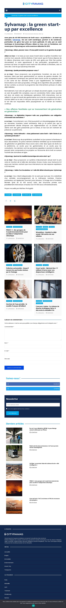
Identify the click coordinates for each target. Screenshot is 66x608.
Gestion (17, 195)
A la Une (9, 227)
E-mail (7, 351)
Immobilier (8, 559)
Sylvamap (16, 40)
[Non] (64, 604)
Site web (7, 359)
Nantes (45, 227)
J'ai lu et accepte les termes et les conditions (18, 409)
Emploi (6, 555)
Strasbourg (8, 594)
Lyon (6, 587)
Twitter (10, 200)
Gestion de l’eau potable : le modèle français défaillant (16, 305)
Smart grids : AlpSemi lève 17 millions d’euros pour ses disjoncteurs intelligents (47, 270)
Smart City (8, 566)
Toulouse (7, 590)
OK (33, 605)
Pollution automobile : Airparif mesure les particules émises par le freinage (17, 270)
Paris (6, 580)
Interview (35, 34)
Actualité (7, 552)
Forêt (8, 195)
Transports (8, 570)
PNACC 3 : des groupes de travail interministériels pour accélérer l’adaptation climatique (17, 233)
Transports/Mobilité (42, 229)
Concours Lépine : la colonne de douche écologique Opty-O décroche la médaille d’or (47, 308)
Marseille (7, 583)
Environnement (29, 34)
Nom (6, 343)
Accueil (8, 15)
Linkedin (14, 200)
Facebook (6, 200)
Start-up (41, 34)
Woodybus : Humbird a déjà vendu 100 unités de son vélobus (46, 234)
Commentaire (9, 326)
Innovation (39, 303)
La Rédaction (9, 34)
